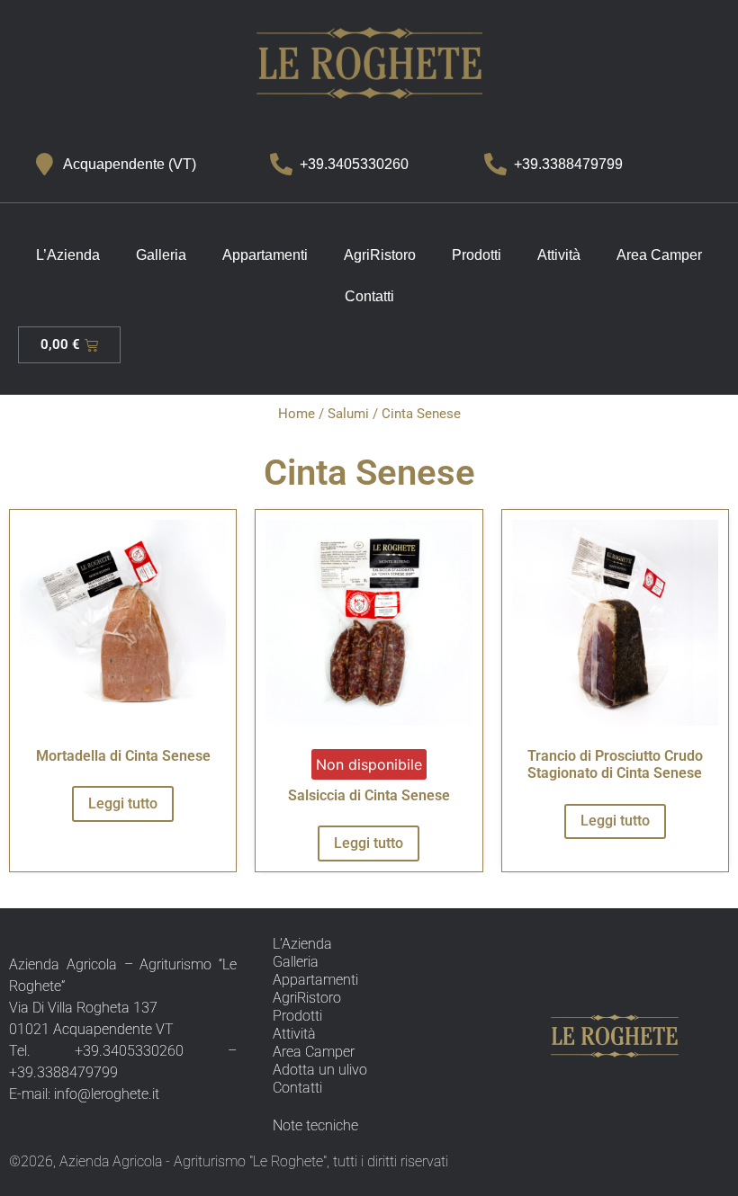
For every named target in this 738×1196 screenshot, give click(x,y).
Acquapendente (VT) (129, 164)
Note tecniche (315, 1125)
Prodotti (476, 255)
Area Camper (659, 255)
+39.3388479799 (568, 164)
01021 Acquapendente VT (91, 1029)
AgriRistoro (380, 255)
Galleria (161, 255)
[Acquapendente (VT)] (44, 164)
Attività (558, 255)
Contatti (369, 296)
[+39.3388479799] (495, 164)
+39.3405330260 (354, 164)
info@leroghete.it (106, 1093)
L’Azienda (68, 255)
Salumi (348, 414)
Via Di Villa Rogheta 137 (83, 1007)
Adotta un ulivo (320, 1069)
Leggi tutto (123, 803)
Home (296, 414)
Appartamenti (265, 255)
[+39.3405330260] (281, 164)
